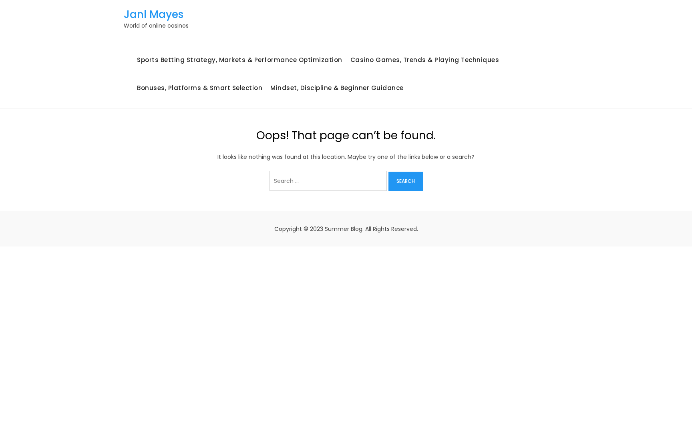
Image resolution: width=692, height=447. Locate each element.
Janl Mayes (153, 14)
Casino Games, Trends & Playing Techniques (424, 60)
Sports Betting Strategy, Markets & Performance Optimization (239, 60)
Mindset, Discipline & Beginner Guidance (337, 88)
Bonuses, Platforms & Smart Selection (199, 88)
